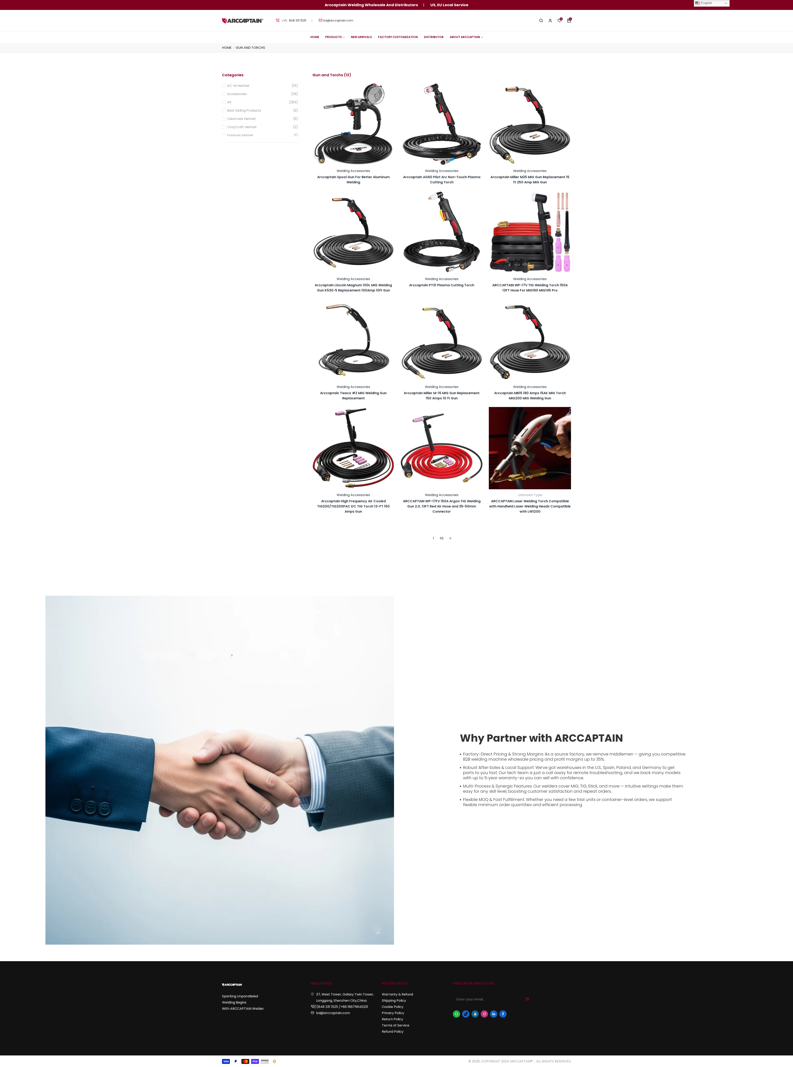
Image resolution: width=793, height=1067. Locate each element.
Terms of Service (395, 1025)
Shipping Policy (394, 1000)
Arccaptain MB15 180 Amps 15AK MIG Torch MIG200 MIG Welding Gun (530, 396)
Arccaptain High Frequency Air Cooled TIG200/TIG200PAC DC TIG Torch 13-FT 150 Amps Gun (353, 506)
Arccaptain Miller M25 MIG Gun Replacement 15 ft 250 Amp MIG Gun (529, 180)
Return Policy (392, 1019)
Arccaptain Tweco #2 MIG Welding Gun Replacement (353, 396)
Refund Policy (393, 1031)
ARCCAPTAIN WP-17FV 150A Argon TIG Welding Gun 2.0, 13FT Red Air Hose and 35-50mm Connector (442, 506)
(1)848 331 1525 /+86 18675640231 (341, 1006)
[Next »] (449, 538)
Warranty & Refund (397, 994)
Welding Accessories (353, 170)
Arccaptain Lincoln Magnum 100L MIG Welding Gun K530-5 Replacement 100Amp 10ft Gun (353, 288)
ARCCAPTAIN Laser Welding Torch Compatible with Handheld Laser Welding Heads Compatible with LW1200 (530, 506)
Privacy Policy (393, 1013)
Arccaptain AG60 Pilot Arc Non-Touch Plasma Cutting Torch (441, 180)
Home (226, 47)
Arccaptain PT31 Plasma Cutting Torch (441, 285)
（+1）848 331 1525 (293, 20)
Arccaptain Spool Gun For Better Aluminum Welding (353, 180)
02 (442, 538)
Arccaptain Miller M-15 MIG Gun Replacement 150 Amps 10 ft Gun (442, 396)
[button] (569, 20)
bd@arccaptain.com (338, 20)
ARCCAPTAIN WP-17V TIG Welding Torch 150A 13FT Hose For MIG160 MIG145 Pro (530, 288)
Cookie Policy (392, 1006)
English (706, 3)
